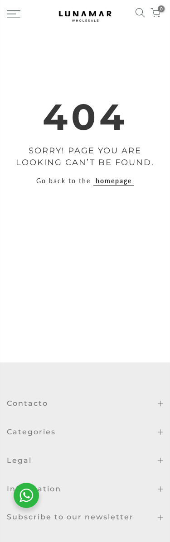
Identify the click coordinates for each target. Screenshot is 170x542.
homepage (114, 181)
